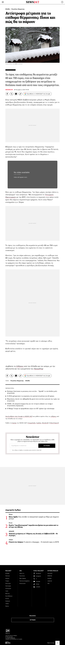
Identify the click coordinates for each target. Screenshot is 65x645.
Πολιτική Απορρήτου (24, 580)
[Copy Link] (20, 94)
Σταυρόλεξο (32, 423)
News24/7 (49, 573)
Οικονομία (8, 583)
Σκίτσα (7, 598)
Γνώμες (7, 580)
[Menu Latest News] (62, 2)
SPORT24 (49, 575)
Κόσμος (7, 578)
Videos (7, 603)
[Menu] (3, 2)
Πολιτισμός (8, 585)
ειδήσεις (53, 416)
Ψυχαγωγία (8, 588)
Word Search (54, 423)
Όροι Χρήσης (22, 578)
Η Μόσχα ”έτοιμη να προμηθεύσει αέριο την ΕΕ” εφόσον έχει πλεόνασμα (30, 409)
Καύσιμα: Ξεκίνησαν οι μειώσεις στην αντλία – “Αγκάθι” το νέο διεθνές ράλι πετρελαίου (32, 392)
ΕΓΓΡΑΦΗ (33, 620)
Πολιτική (7, 575)
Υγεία (6, 591)
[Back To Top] (57, 643)
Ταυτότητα (22, 575)
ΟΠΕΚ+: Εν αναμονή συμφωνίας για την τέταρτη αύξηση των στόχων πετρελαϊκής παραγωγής (30, 405)
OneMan (49, 578)
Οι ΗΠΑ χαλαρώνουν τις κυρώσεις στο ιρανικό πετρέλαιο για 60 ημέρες (30, 396)
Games (14, 423)
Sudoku (38, 423)
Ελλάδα (7, 9)
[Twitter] (11, 94)
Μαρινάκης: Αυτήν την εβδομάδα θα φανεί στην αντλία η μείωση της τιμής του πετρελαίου (33, 400)
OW (48, 583)
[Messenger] (16, 94)
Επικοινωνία (22, 583)
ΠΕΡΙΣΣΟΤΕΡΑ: (9, 388)
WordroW (45, 423)
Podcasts (7, 601)
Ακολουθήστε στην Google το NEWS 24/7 (18, 416)
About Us (21, 573)
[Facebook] (7, 94)
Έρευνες (7, 593)
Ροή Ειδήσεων (8, 596)
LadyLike (49, 580)
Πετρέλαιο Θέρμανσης (18, 9)
